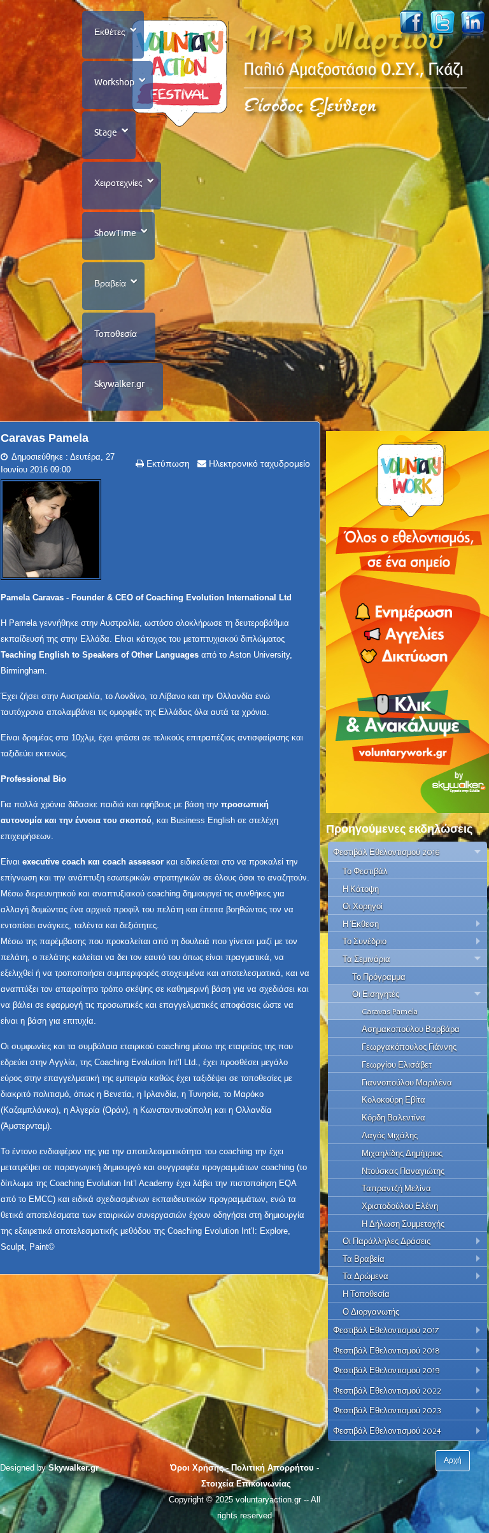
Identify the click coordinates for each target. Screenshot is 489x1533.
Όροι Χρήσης (196, 1468)
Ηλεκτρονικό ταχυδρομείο (258, 463)
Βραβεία (110, 283)
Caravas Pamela (45, 438)
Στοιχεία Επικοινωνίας (246, 1483)
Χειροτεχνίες (118, 183)
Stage (105, 132)
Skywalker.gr (119, 384)
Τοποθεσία (115, 333)
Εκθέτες (109, 32)
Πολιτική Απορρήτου (272, 1468)
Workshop (114, 82)
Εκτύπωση (167, 463)
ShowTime (115, 233)
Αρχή (453, 1460)
